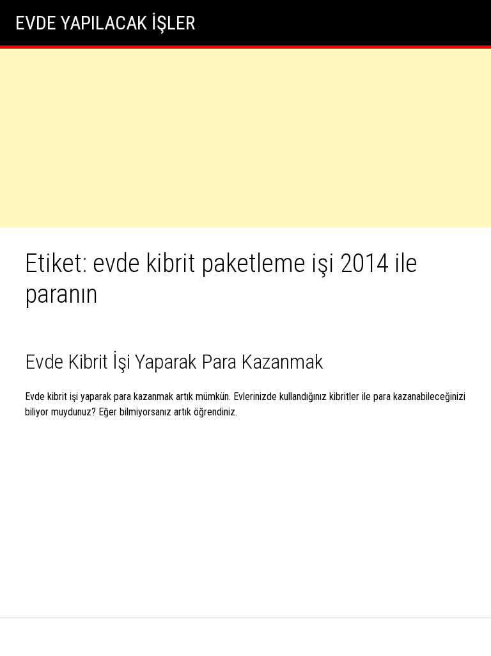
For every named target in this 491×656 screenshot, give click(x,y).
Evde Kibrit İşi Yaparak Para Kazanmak (174, 361)
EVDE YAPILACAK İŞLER (105, 23)
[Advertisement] (245, 138)
